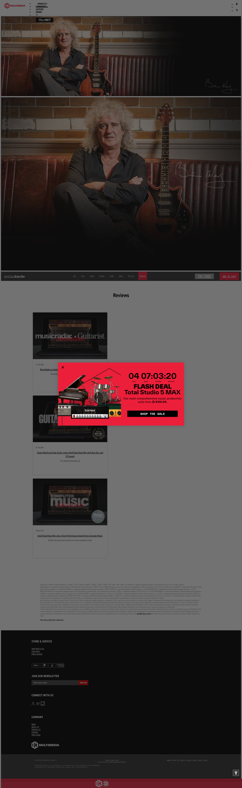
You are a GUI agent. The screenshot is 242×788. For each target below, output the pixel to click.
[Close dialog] (62, 367)
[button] (236, 773)
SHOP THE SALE (152, 413)
